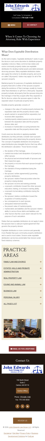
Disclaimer (7, 433)
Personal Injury (12, 297)
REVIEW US (22, 421)
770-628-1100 (27, 18)
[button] (11, 25)
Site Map (16, 433)
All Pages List (10, 304)
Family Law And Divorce (15, 262)
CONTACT (33, 25)
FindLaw (31, 436)
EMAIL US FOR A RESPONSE (24, 349)
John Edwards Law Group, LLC (20, 427)
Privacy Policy (25, 433)
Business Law (10, 291)
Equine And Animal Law (14, 284)
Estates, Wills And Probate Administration (17, 270)
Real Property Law (13, 278)
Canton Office (22, 391)
